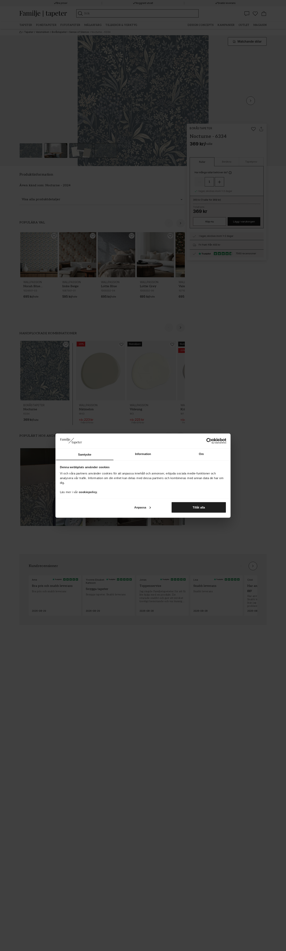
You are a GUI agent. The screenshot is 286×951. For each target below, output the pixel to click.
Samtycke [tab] (84, 454)
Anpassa (140, 507)
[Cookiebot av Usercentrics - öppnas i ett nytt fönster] (209, 441)
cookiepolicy (88, 491)
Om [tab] (201, 453)
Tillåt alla (199, 507)
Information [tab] (143, 453)
